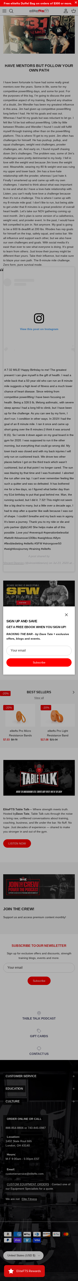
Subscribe (39, 662)
